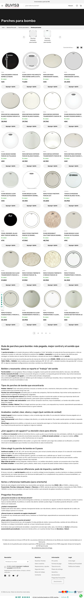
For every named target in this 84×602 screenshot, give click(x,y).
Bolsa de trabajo (40, 572)
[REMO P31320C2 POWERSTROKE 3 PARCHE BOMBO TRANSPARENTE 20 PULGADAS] (73, 259)
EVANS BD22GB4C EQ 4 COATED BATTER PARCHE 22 (73, 313)
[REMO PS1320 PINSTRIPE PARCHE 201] (52, 179)
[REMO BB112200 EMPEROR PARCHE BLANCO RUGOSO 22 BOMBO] (31, 140)
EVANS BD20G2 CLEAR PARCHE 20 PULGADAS (71, 234)
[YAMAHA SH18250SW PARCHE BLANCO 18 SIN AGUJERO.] (73, 179)
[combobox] (48, 6)
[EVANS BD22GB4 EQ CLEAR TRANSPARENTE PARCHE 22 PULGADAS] (31, 298)
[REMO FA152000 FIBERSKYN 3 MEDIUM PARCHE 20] (52, 259)
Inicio (3, 27)
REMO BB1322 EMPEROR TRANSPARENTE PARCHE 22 (52, 155)
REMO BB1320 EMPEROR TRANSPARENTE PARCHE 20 (52, 115)
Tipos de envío (56, 566)
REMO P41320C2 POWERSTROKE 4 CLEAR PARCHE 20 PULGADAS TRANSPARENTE (51, 314)
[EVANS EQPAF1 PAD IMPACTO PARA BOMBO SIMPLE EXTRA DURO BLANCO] (31, 60)
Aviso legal (71, 561)
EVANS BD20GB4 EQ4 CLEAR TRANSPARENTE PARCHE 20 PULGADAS (10, 274)
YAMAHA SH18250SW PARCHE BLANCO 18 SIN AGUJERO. (71, 195)
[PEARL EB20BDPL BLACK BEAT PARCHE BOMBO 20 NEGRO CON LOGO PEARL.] (10, 219)
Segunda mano (39, 569)
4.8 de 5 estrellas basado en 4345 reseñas (45, 597)
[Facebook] (5, 575)
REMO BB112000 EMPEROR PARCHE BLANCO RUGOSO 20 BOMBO (30, 115)
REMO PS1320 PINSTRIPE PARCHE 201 (51, 194)
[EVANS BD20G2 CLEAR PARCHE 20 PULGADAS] (73, 219)
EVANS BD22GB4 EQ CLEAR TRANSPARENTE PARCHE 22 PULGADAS (31, 314)
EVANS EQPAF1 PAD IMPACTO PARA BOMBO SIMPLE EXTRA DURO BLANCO (31, 76)
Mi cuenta (55, 561)
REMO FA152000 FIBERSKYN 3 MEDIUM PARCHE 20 (52, 274)
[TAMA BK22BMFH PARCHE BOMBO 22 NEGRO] (10, 60)
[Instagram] (9, 575)
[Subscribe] (28, 561)
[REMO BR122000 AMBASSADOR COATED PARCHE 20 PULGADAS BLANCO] (73, 60)
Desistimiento (58, 581)
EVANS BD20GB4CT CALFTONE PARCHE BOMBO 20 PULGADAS (52, 234)
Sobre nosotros (39, 563)
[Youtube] (13, 575)
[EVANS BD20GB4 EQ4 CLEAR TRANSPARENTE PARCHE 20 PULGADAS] (10, 259)
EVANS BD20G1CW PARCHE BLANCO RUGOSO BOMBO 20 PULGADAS (73, 115)
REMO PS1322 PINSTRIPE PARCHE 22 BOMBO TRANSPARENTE (30, 234)
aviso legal (19, 566)
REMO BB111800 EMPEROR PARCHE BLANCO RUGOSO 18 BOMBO (73, 155)
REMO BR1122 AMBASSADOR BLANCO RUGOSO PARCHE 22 (10, 115)
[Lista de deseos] (77, 6)
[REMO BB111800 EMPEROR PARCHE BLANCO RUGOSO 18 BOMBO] (73, 140)
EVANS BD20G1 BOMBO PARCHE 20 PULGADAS (8, 155)
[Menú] (2, 6)
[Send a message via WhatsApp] (81, 596)
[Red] (81, 47)
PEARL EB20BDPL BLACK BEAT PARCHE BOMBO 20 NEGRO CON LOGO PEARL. (9, 234)
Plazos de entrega (57, 569)
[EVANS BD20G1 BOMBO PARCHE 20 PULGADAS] (10, 140)
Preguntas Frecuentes (58, 577)
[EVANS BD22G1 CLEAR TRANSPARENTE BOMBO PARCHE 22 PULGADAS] (31, 179)
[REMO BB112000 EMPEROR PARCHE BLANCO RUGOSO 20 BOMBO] (31, 100)
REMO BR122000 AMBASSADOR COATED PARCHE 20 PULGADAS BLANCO (71, 76)
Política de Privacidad (75, 563)
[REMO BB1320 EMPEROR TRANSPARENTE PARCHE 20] (52, 100)
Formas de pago (56, 563)
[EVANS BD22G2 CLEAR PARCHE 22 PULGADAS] (10, 179)
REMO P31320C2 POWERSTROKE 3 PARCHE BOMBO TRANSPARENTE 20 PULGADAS (73, 274)
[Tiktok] (17, 575)
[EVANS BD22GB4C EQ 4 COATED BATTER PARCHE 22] (73, 298)
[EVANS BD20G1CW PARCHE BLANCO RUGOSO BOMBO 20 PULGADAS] (73, 100)
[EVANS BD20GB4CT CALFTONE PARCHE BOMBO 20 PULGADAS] (52, 219)
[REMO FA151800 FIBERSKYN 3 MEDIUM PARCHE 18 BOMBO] (31, 259)
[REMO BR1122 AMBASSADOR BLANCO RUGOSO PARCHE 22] (10, 100)
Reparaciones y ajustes (42, 566)
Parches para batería (23, 27)
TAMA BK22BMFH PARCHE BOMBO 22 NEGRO (9, 75)
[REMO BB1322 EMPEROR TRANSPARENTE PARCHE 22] (52, 140)
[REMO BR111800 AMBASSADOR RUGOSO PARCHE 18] (52, 60)
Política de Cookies (74, 566)
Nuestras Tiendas (40, 561)
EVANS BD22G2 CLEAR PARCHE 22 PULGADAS (8, 194)
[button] (81, 6)
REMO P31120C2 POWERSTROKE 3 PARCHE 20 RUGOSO (10, 314)
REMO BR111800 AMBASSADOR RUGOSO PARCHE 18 (50, 76)
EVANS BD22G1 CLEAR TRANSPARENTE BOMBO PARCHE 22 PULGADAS (30, 195)
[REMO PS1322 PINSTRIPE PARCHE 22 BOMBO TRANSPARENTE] (31, 219)
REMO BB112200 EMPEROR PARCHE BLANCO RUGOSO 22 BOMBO (31, 155)
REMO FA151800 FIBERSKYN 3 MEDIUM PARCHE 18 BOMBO (31, 274)
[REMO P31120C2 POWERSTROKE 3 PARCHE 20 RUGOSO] (10, 298)
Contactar (38, 575)
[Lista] (77, 47)
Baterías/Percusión (11, 27)
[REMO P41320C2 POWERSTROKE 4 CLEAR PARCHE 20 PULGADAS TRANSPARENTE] (52, 298)
